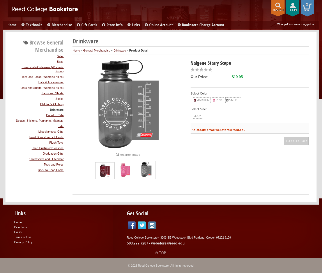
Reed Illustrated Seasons (48, 148)
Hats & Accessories (51, 82)
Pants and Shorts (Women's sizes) (41, 87)
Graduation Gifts (53, 153)
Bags (60, 61)
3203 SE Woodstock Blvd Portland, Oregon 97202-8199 (195, 237)
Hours (18, 232)
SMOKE (234, 100)
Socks (59, 98)
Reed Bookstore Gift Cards (46, 137)
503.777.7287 (137, 243)
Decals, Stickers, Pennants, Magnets (40, 120)
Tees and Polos (54, 164)
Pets (61, 126)
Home (12, 24)
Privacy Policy (23, 242)
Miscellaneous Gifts (51, 131)
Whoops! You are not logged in (295, 24)
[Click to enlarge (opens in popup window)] (104, 176)
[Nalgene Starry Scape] (128, 104)
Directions (20, 227)
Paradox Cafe (55, 115)
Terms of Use (22, 237)
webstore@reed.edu (168, 243)
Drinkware (57, 109)
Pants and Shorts (52, 93)
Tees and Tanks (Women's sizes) (42, 77)
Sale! (60, 56)
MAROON (202, 100)
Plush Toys (56, 142)
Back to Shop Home (51, 170)
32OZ (197, 116)
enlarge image (130, 154)
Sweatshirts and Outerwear (46, 159)
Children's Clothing (52, 104)
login (293, 10)
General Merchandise (96, 50)
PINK (219, 100)
